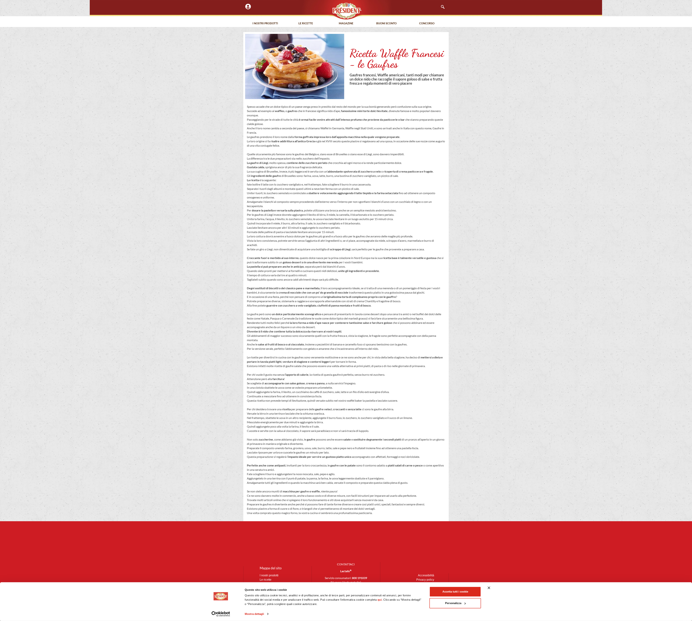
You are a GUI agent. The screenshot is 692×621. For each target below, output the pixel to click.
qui (380, 599)
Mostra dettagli (254, 613)
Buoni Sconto (386, 23)
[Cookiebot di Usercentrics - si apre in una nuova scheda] (221, 614)
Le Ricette (305, 23)
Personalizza (453, 603)
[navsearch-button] (441, 7)
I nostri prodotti (265, 23)
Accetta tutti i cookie (455, 591)
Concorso (426, 23)
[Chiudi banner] (489, 588)
